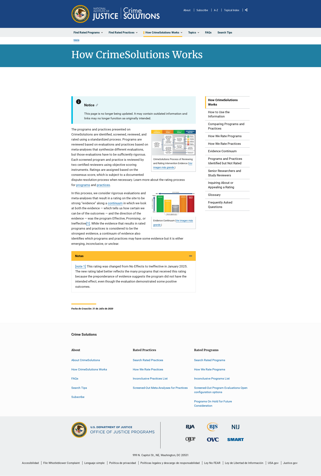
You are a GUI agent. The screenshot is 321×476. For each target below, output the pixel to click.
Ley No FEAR (212, 463)
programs (83, 185)
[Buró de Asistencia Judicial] (190, 425)
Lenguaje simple (94, 463)
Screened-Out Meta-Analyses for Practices (160, 388)
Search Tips (79, 388)
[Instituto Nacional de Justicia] (235, 425)
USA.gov (273, 463)
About (187, 10)
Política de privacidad (122, 463)
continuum (115, 203)
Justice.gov (290, 463)
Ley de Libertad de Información (244, 463)
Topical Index (231, 10)
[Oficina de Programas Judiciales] (80, 14)
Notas (79, 256)
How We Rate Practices (148, 369)
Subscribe (202, 10)
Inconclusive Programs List (212, 378)
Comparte (247, 10)
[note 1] (80, 266)
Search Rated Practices (148, 360)
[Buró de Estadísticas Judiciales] (213, 429)
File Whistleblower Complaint (61, 463)
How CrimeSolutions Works (89, 369)
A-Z (216, 10)
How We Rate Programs (209, 369)
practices (103, 185)
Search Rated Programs (209, 360)
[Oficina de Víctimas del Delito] (213, 439)
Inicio (76, 40)
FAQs (74, 378)
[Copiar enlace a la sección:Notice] (96, 105)
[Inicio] (126, 13)
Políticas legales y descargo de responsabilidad (170, 463)
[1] (88, 223)
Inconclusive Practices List (150, 378)
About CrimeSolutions (85, 360)
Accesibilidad (30, 463)
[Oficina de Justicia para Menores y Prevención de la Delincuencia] (190, 440)
